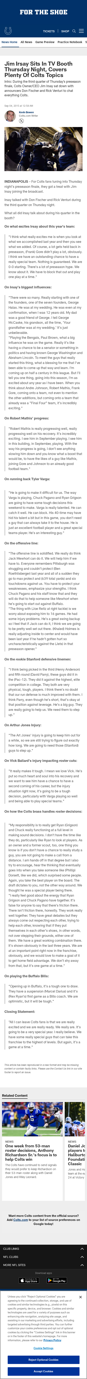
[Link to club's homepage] (8, 29)
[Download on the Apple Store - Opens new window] (29, 1280)
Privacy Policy (52, 1340)
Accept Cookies (43, 1371)
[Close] (80, 1297)
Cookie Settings (43, 1348)
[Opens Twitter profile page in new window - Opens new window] (21, 120)
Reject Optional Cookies (44, 1359)
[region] (43, 1335)
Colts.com (20, 1220)
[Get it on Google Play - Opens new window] (56, 1282)
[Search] (74, 31)
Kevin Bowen (26, 112)
